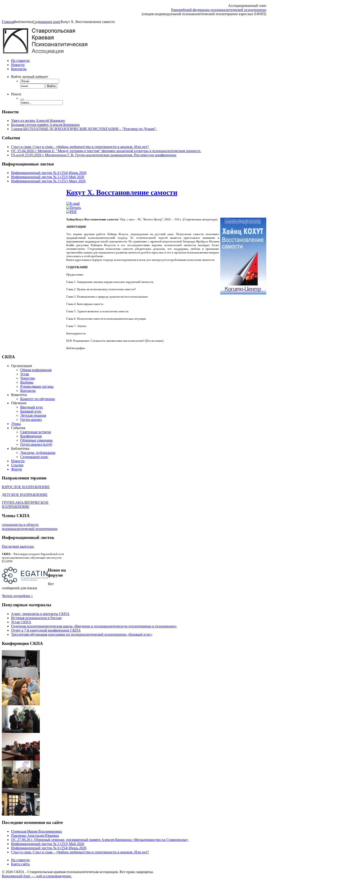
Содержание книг (47, 22)
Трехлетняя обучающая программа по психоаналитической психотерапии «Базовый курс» (81, 634)
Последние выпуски (18, 546)
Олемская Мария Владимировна (36, 831)
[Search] (22, 99)
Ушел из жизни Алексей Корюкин (38, 120)
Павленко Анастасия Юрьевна (35, 835)
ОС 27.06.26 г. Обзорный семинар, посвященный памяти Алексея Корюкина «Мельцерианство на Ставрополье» (99, 840)
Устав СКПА (21, 622)
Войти (51, 86)
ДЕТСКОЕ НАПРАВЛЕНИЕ (25, 495)
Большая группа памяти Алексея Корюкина (45, 125)
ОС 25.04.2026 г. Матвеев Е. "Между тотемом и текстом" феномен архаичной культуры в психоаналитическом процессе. (106, 151)
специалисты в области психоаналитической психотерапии (29, 527)
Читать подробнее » (17, 596)
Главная (8, 22)
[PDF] (71, 212)
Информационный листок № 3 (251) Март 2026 (48, 181)
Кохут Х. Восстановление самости (121, 192)
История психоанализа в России (36, 618)
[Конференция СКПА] (21, 676)
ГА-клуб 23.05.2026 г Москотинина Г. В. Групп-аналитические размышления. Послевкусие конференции (93, 155)
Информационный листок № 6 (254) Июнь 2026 (48, 173)
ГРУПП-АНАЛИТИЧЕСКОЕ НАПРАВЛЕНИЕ (25, 505)
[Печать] (73, 208)
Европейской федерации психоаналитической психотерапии (218, 10)
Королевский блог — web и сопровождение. (37, 876)
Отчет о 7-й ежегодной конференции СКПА (46, 630)
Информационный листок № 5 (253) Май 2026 (47, 177)
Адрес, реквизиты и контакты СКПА (40, 614)
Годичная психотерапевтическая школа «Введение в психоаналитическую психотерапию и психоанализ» (94, 626)
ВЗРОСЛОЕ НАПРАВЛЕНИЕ (26, 487)
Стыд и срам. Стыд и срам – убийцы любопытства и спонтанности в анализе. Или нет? (80, 147)
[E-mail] (73, 203)
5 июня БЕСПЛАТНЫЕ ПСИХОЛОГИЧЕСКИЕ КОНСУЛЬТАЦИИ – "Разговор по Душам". (84, 129)
